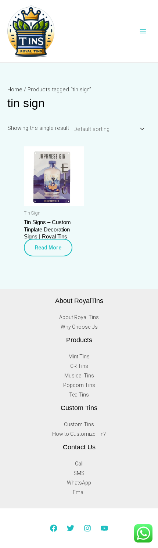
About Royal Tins (79, 317)
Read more (48, 248)
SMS (79, 473)
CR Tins (79, 366)
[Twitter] (70, 528)
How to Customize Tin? (79, 434)
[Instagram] (87, 528)
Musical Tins (79, 376)
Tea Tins (79, 395)
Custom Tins (79, 424)
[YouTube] (104, 528)
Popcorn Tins (79, 385)
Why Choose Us (79, 327)
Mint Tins (79, 356)
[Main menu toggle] (143, 31)
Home (14, 89)
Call (79, 464)
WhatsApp (79, 483)
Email (79, 492)
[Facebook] (53, 528)
